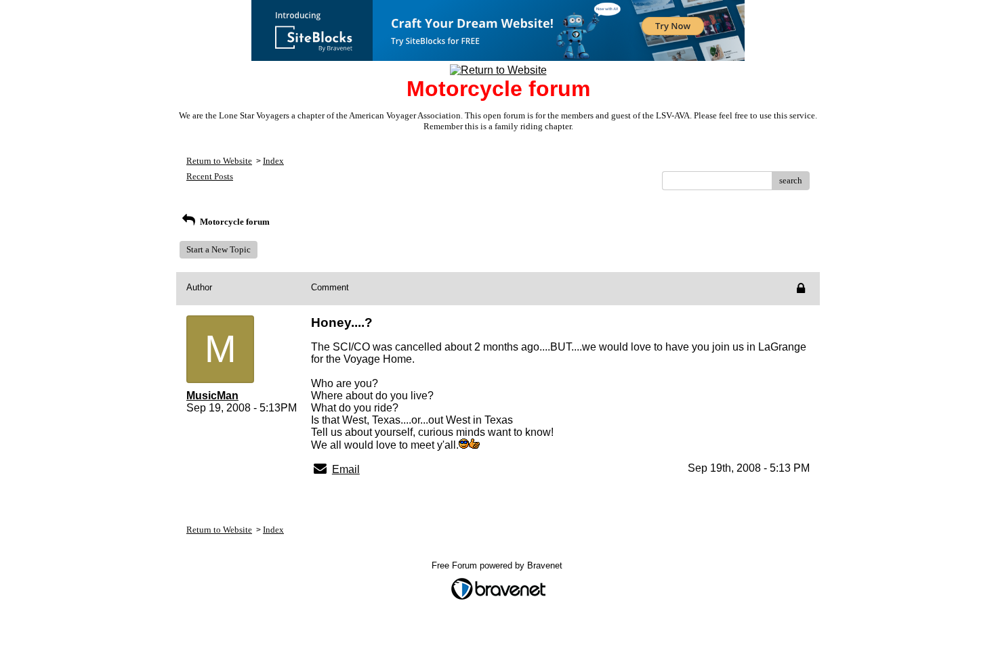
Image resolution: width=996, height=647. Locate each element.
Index (273, 161)
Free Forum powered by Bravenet (498, 565)
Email (346, 469)
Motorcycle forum (234, 222)
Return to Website (219, 161)
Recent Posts (209, 176)
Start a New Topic (218, 249)
